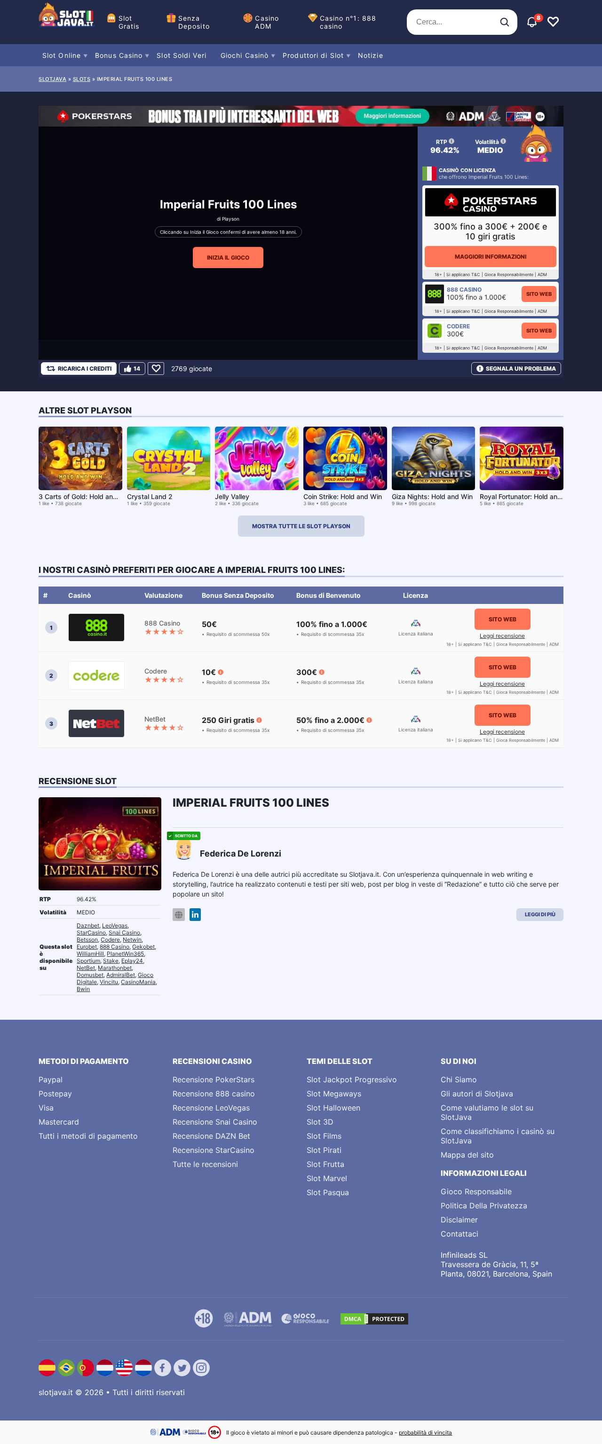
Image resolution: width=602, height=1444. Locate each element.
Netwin (132, 939)
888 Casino (114, 946)
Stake (111, 960)
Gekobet (143, 946)
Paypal (51, 1079)
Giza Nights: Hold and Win (432, 496)
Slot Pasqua (328, 1192)
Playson (230, 219)
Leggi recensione (502, 635)
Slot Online (61, 55)
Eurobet (87, 946)
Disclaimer (459, 1219)
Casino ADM (267, 22)
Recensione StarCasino (213, 1150)
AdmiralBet (120, 974)
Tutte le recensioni (205, 1164)
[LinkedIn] (195, 914)
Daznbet (88, 925)
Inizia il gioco (228, 257)
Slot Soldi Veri (181, 55)
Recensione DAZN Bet (211, 1136)
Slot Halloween (333, 1107)
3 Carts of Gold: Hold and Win (85, 496)
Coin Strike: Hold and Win (342, 496)
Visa (46, 1107)
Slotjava (52, 79)
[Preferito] (156, 368)
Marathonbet (115, 967)
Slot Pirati (324, 1150)
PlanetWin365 (125, 953)
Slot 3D (320, 1122)
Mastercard (59, 1122)
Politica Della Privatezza (484, 1205)
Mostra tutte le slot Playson (301, 526)
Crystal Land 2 (150, 496)
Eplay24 (132, 960)
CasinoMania (138, 981)
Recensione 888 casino (214, 1093)
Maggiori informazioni (490, 256)
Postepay (55, 1093)
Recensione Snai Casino (215, 1122)
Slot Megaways (334, 1093)
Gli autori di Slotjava (477, 1093)
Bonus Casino (119, 55)
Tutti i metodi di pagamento (88, 1136)
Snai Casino (124, 932)
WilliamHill (90, 953)
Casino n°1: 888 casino (348, 22)
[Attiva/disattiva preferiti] (553, 22)
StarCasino (91, 932)
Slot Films (324, 1136)
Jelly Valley (232, 496)
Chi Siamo (459, 1079)
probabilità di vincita (425, 1432)
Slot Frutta (325, 1164)
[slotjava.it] (67, 22)
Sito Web (539, 294)
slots (82, 79)
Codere (110, 939)
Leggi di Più (540, 914)
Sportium (88, 960)
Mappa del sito (467, 1154)
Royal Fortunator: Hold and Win (527, 496)
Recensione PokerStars (213, 1079)
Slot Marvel (327, 1178)
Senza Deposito (194, 22)
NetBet (86, 967)
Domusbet (90, 974)
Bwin (83, 988)
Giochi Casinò (245, 55)
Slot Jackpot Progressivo (352, 1079)
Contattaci (459, 1233)
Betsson (87, 939)
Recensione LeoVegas (211, 1107)
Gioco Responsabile (476, 1191)
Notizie (370, 55)
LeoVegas (114, 925)
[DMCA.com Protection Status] (374, 1319)
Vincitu (109, 981)
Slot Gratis (129, 22)
